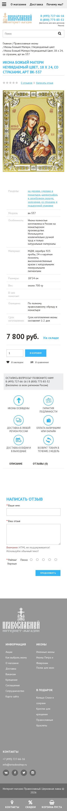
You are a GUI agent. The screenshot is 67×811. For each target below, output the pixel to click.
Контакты (12, 807)
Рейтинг (12, 560)
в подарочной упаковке (42, 203)
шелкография (49, 194)
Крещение (11, 679)
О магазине (18, 4)
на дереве (34, 191)
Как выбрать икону (16, 657)
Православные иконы (26, 43)
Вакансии (11, 674)
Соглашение (13, 685)
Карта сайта (12, 696)
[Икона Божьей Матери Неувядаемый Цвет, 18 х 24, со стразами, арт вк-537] (33, 131)
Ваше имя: (14, 505)
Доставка (36, 4)
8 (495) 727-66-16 (52, 16)
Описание (16, 463)
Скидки (30, 807)
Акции (9, 652)
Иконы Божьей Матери (17, 47)
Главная (7, 43)
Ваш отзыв (14, 521)
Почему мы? (55, 4)
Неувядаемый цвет (43, 47)
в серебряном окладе (40, 198)
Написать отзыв (44, 82)
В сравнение (42, 362)
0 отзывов (26, 82)
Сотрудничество (15, 691)
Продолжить (48, 573)
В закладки (17, 362)
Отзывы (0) (40, 463)
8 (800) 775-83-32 (52, 20)
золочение (34, 202)
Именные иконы (45, 652)
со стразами (48, 202)
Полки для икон (45, 667)
